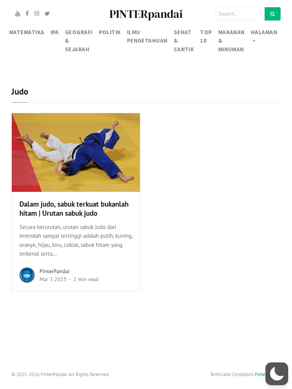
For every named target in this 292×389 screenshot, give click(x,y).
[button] (276, 373)
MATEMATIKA (26, 32)
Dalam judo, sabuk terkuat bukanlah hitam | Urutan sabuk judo (74, 208)
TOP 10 (206, 36)
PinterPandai (55, 271)
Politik (110, 32)
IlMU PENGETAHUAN (147, 36)
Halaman (264, 32)
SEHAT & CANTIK (184, 40)
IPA (55, 32)
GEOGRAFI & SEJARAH (79, 40)
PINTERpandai (146, 14)
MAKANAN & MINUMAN (231, 40)
